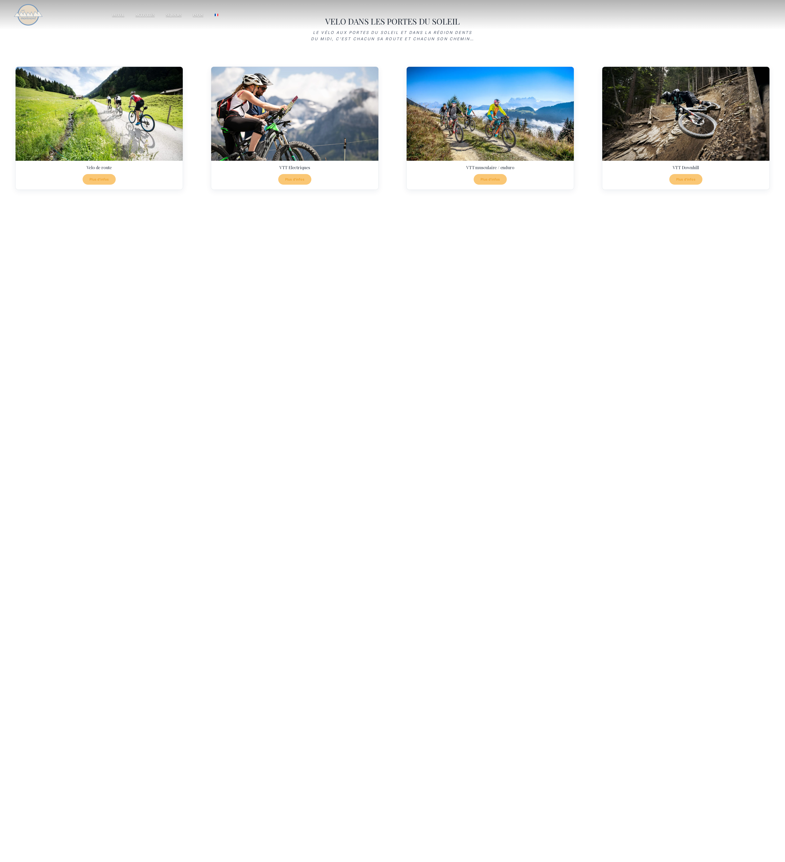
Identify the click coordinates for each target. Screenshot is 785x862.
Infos (198, 14)
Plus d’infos (99, 179)
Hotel (118, 14)
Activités (145, 14)
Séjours (174, 14)
